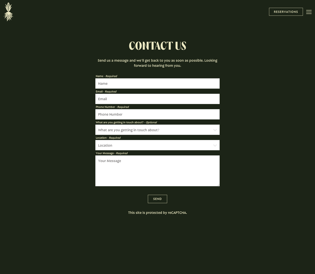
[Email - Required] (157, 99)
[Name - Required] (157, 83)
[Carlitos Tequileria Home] (8, 11)
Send (157, 199)
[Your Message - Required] (157, 170)
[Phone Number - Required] (157, 114)
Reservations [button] (286, 11)
